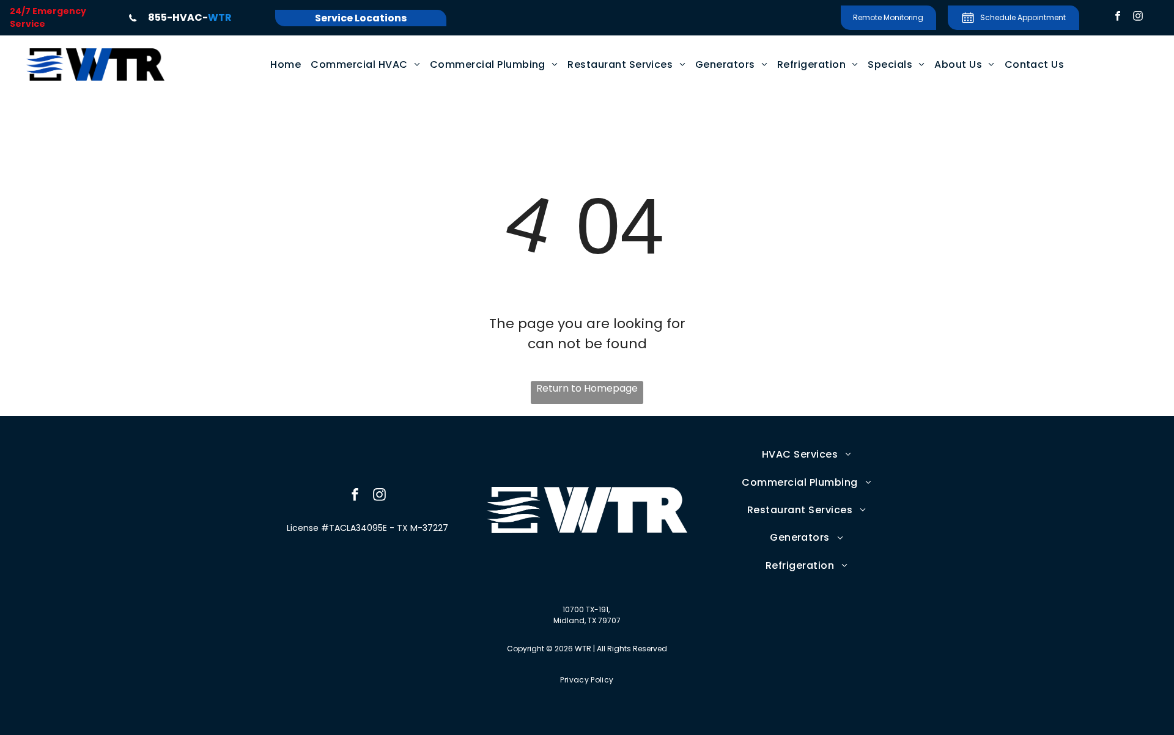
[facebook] (1117, 18)
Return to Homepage (587, 388)
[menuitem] (285, 64)
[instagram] (1138, 18)
